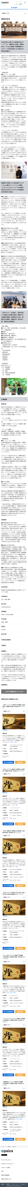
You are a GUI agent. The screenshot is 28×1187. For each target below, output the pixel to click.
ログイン (16, 4)
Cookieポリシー (24, 1184)
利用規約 (7, 1184)
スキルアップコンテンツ (7, 1163)
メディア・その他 (5, 1167)
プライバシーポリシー (15, 1184)
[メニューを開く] (25, 3)
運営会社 (3, 1184)
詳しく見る (14, 742)
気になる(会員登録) (8, 762)
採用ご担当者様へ (5, 1175)
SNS (2, 1171)
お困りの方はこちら (6, 1179)
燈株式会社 (5, 730)
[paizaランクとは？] (25, 13)
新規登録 (20, 4)
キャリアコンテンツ (6, 1160)
